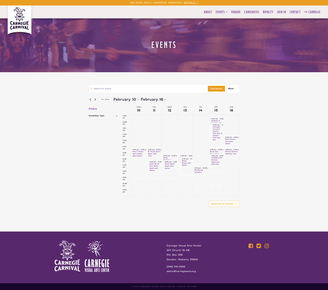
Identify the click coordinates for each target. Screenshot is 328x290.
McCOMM (192, 287)
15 (216, 110)
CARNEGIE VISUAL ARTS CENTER (157, 287)
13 (185, 110)
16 (231, 110)
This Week (105, 99)
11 (154, 110)
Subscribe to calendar (222, 204)
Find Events (216, 89)
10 (138, 110)
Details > (191, 3)
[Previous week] (90, 99)
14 (200, 110)
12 (169, 110)
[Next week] (95, 99)
